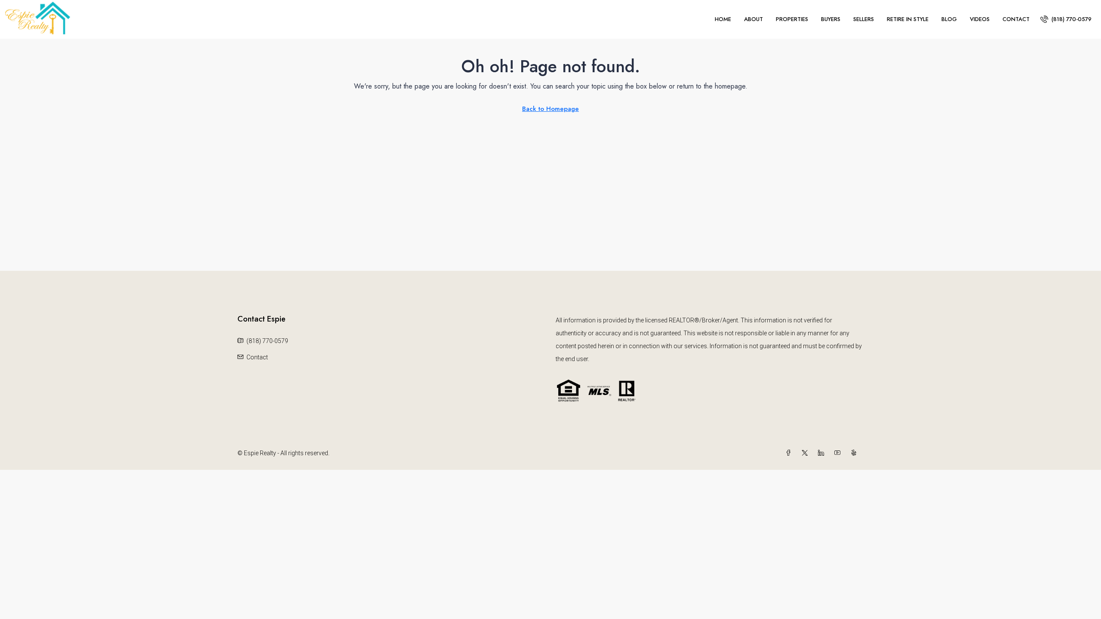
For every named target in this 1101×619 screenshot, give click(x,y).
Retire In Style (908, 19)
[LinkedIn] (822, 453)
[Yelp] (855, 453)
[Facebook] (790, 453)
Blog (949, 19)
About (753, 19)
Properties (792, 19)
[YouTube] (839, 453)
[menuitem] (1066, 19)
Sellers (863, 19)
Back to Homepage (550, 108)
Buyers (830, 19)
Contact (1016, 19)
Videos (980, 19)
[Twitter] (806, 453)
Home (723, 19)
